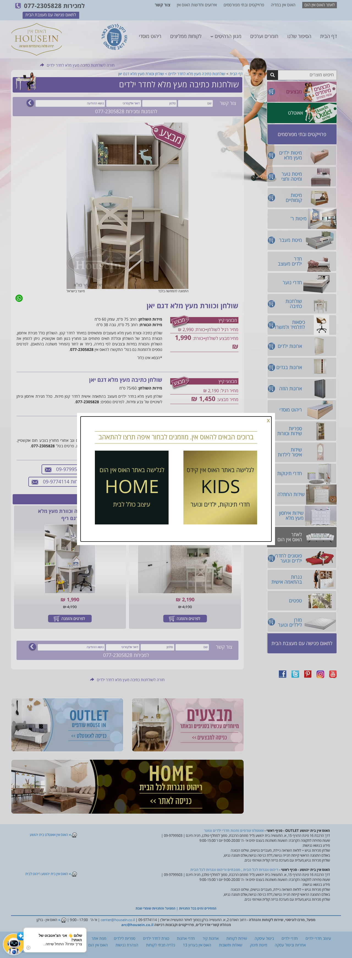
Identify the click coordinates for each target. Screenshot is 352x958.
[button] (14, 944)
